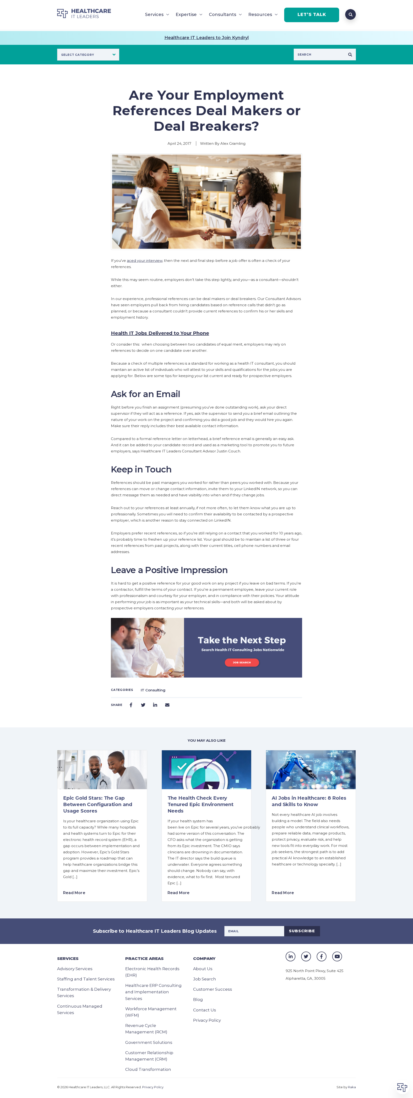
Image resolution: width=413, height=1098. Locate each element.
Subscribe (302, 931)
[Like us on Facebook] (321, 956)
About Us (202, 968)
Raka (352, 1087)
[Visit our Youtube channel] (337, 956)
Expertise (186, 14)
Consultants (222, 14)
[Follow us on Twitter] (306, 956)
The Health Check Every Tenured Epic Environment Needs (201, 804)
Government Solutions (148, 1042)
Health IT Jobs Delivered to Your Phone (160, 333)
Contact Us (204, 1010)
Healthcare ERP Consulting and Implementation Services (153, 992)
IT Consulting (153, 690)
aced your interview (144, 260)
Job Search (204, 979)
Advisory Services (74, 968)
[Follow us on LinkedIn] (290, 956)
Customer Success (212, 989)
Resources (260, 14)
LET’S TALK (312, 14)
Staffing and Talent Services (86, 979)
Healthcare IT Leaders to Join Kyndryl (206, 37)
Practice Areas (144, 958)
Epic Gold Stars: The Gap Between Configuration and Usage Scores (97, 804)
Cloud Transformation (148, 1069)
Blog (198, 999)
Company (204, 958)
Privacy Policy (207, 1020)
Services (154, 14)
